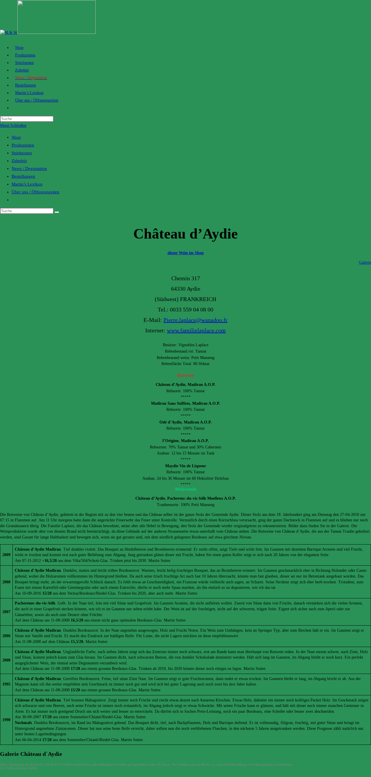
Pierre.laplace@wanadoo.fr (195, 320)
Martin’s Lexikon (27, 184)
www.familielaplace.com (196, 330)
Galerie (365, 262)
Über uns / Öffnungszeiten (35, 192)
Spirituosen (22, 153)
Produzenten (23, 145)
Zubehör (19, 160)
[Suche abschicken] (57, 212)
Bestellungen (23, 176)
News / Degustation (29, 168)
